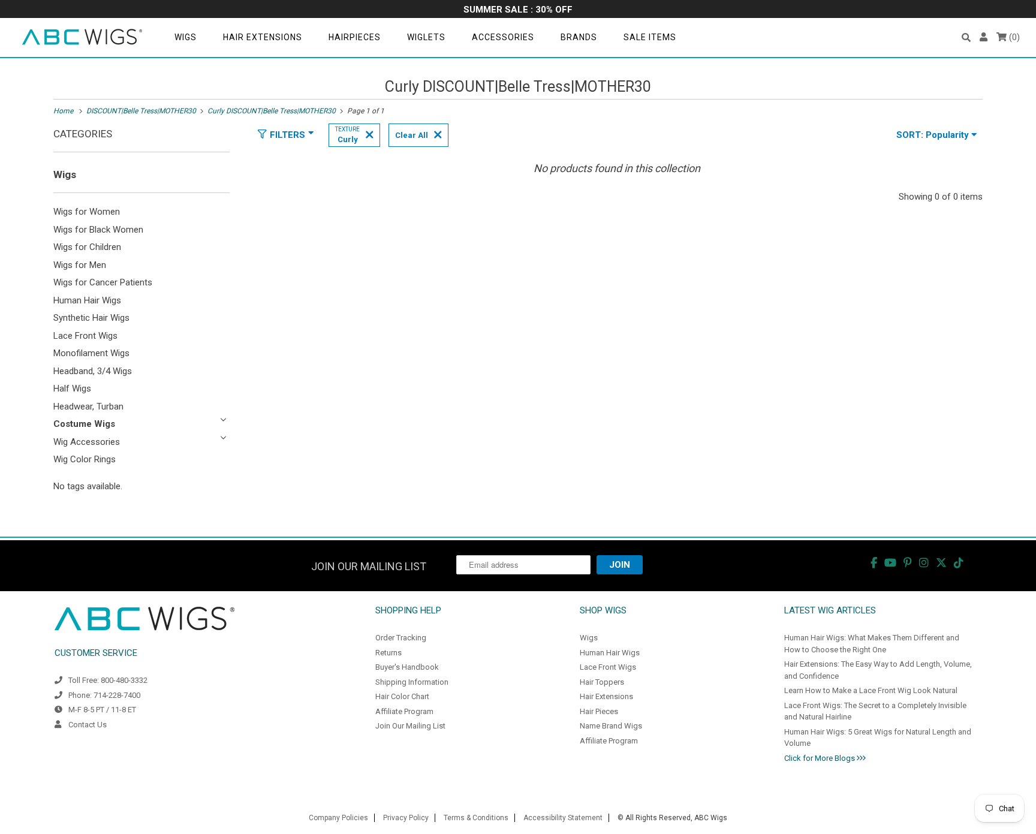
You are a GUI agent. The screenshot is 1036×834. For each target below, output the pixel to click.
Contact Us (87, 724)
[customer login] (983, 37)
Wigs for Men (79, 265)
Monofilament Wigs (91, 353)
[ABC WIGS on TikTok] (958, 562)
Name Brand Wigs (611, 725)
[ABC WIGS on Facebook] (874, 562)
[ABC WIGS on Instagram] (923, 562)
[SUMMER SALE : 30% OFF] (518, 10)
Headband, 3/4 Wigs (92, 371)
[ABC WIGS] (82, 37)
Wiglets (426, 37)
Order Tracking (400, 637)
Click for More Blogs (820, 758)
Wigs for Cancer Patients (102, 282)
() (1013, 37)
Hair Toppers (602, 682)
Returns (388, 652)
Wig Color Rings (84, 459)
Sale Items (650, 37)
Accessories (503, 37)
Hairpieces (355, 37)
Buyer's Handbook (407, 667)
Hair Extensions (262, 37)
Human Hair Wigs (87, 300)
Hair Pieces (599, 711)
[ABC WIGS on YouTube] (890, 562)
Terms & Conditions (476, 818)
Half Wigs (72, 388)
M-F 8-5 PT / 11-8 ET (102, 709)
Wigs (185, 37)
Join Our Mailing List (410, 725)
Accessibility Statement (563, 818)
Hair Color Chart (402, 696)
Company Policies (338, 818)
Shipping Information (411, 682)
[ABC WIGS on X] (941, 562)
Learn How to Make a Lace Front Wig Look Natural (870, 690)
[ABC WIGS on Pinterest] (907, 562)
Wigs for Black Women (98, 229)
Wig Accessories (86, 441)
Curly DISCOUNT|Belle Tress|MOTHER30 (518, 86)
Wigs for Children (87, 247)
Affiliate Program (404, 711)
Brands (579, 37)
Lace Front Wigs (85, 335)
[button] (966, 37)
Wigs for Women (86, 211)
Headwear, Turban (88, 406)
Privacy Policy (406, 818)
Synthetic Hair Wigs (91, 317)
